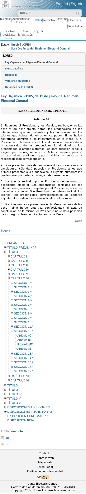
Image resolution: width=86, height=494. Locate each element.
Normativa (49, 20)
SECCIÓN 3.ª (23, 291)
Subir (78, 220)
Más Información (25, 32)
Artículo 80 (24, 335)
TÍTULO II (13, 385)
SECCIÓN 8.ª (23, 313)
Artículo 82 (25, 344)
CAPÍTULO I (19, 256)
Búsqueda (11, 74)
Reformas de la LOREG (19, 87)
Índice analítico (14, 68)
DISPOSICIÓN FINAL (21, 420)
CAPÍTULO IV (20, 269)
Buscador (5, 18)
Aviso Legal (45, 466)
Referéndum (75, 26)
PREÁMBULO (16, 243)
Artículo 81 (24, 340)
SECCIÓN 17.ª (23, 371)
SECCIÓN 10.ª (23, 322)
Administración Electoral (21, 20)
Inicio (16, 44)
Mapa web (45, 462)
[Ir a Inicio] (21, 4)
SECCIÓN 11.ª (23, 326)
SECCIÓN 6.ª (23, 304)
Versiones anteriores (17, 80)
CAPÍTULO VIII (20, 380)
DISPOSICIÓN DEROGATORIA (27, 416)
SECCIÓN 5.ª (23, 300)
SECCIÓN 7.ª (23, 309)
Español (62, 4)
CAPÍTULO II (19, 260)
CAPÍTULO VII (20, 376)
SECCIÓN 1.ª (23, 283)
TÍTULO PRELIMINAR (22, 247)
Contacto (45, 453)
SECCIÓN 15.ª (23, 362)
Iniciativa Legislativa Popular (9, 34)
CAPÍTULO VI (20, 278)
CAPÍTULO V (19, 274)
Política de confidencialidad (45, 471)
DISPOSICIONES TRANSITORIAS (29, 411)
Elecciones (74, 20)
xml (7, 444)
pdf (7, 437)
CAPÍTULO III (20, 265)
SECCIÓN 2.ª (23, 287)
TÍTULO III (14, 389)
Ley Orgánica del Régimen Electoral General (31, 62)
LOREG (37, 20)
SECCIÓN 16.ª (23, 366)
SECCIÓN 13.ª (23, 353)
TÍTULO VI (14, 403)
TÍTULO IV (14, 394)
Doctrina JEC (62, 20)
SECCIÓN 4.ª (23, 296)
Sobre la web (45, 457)
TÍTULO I (13, 252)
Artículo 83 (24, 348)
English (76, 4)
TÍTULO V (14, 398)
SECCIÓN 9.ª (23, 317)
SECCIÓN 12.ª (23, 331)
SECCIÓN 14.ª (23, 358)
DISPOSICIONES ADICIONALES (28, 407)
